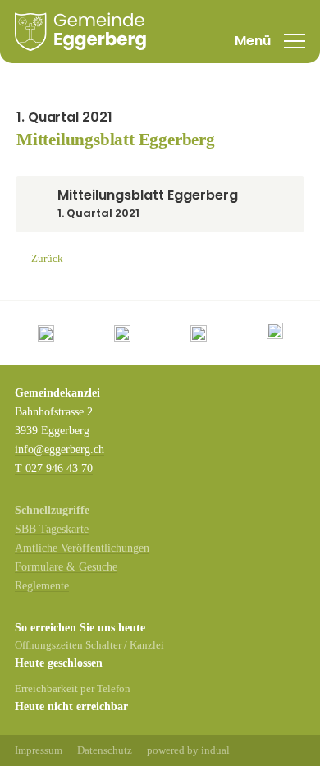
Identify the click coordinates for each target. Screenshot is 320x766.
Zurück (47, 258)
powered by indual (188, 750)
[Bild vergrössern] (46, 333)
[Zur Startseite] (80, 31)
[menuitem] (38, 750)
